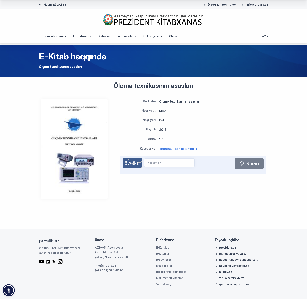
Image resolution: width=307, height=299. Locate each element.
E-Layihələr (163, 259)
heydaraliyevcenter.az (234, 265)
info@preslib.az (257, 4)
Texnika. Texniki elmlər (176, 149)
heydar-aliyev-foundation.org (238, 259)
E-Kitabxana (81, 36)
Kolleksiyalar (151, 36)
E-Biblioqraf (164, 265)
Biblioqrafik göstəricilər (171, 272)
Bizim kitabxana (53, 36)
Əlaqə (173, 36)
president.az (227, 247)
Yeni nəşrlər (125, 36)
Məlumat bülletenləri (169, 278)
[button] (9, 290)
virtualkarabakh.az (231, 278)
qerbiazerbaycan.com (234, 284)
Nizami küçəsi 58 (54, 4)
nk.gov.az (225, 272)
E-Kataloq (162, 247)
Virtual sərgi (164, 284)
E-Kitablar (162, 253)
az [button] (264, 36)
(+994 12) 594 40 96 (222, 4)
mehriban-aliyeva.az (233, 253)
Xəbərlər (104, 36)
